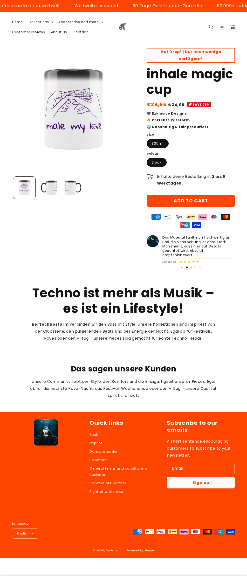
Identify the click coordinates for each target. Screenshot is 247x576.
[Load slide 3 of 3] (195, 267)
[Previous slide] (181, 267)
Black (157, 162)
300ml (158, 143)
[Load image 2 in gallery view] (49, 188)
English (23, 533)
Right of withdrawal (106, 491)
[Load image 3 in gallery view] (73, 188)
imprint (96, 443)
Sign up (200, 482)
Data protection (104, 451)
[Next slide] (200, 267)
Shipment (98, 460)
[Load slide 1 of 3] (187, 267)
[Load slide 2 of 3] (191, 267)
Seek (93, 434)
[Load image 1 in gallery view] (24, 188)
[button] (40, 22)
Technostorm (116, 550)
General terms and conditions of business (119, 471)
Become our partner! (108, 483)
